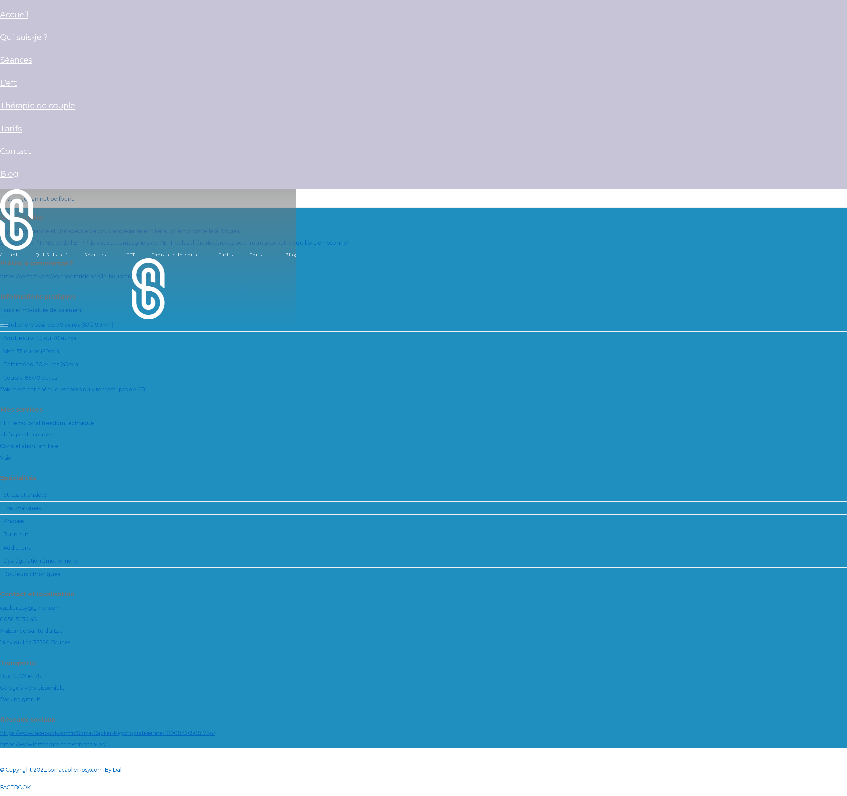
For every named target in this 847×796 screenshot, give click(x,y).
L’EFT (8, 83)
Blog (9, 174)
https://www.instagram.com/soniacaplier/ (53, 744)
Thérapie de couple (37, 105)
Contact (15, 151)
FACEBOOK (15, 787)
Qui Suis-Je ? (24, 37)
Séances (16, 60)
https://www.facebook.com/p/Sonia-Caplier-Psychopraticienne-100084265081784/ (107, 733)
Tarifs (11, 128)
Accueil (14, 14)
